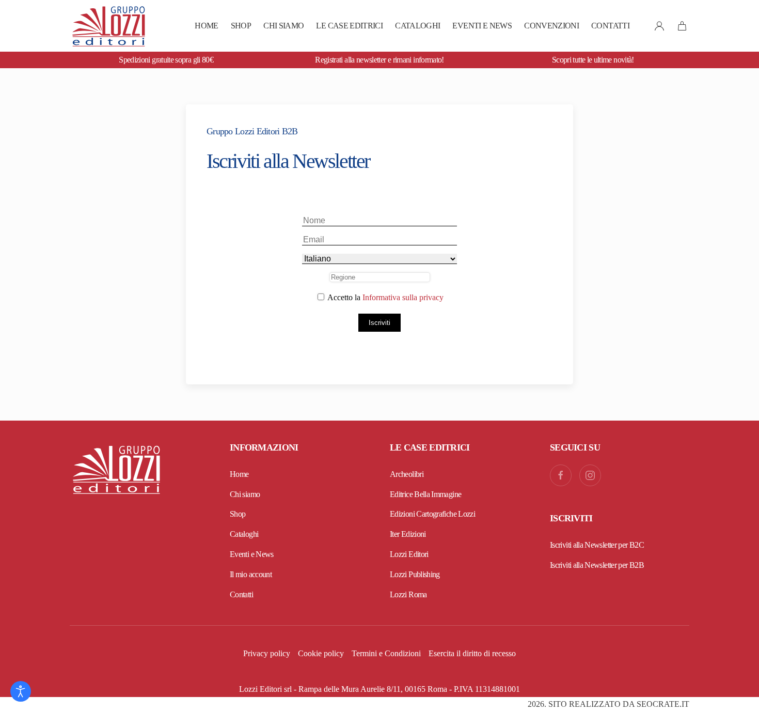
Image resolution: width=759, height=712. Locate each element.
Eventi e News (482, 25)
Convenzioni (551, 25)
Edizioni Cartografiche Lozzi (432, 513)
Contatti (610, 25)
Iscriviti (379, 323)
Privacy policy (266, 653)
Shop (241, 25)
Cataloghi (417, 25)
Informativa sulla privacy (403, 297)
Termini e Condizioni (386, 653)
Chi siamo (283, 25)
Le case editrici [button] (349, 25)
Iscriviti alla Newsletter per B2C (597, 544)
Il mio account (251, 574)
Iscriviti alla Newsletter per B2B (597, 565)
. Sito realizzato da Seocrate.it (608, 704)
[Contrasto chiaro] (20, 691)
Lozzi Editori (409, 554)
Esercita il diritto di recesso (472, 653)
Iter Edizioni (408, 534)
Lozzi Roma (408, 594)
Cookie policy (321, 653)
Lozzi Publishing (415, 574)
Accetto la (385, 297)
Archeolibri (406, 474)
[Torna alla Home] (108, 26)
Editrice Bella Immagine (425, 494)
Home (206, 25)
